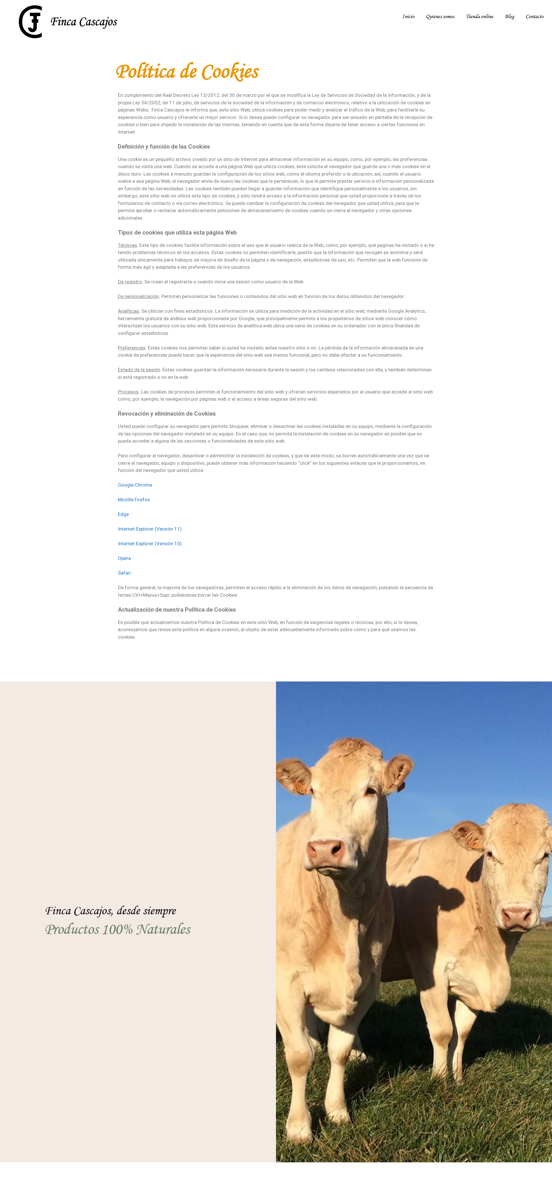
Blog (509, 17)
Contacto (534, 17)
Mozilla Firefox (134, 499)
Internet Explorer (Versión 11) (150, 529)
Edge (123, 514)
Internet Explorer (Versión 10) (150, 543)
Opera (124, 558)
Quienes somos (440, 17)
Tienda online (479, 17)
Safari (124, 573)
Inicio (408, 17)
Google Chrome (135, 485)
